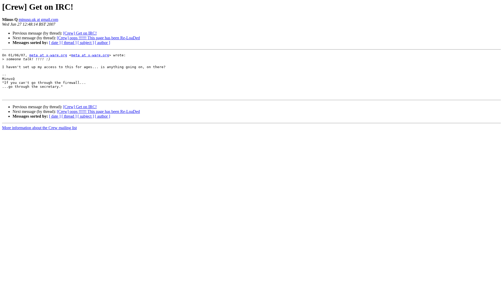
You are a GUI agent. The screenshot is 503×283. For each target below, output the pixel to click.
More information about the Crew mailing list (39, 128)
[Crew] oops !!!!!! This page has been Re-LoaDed (98, 38)
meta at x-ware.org (48, 55)
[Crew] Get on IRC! (80, 33)
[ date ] (55, 42)
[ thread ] (69, 42)
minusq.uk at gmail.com (38, 19)
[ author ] (102, 42)
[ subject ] (86, 42)
